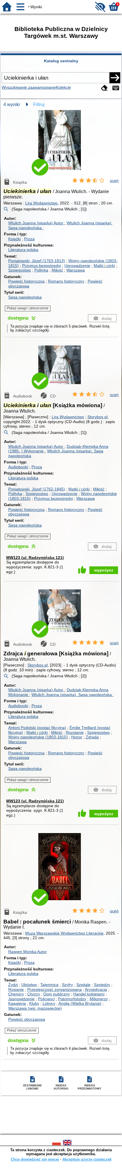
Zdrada (92, 737)
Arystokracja (96, 989)
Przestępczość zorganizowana (54, 989)
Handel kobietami (88, 994)
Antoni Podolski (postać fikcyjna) (37, 727)
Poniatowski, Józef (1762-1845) (36, 489)
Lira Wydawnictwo (41, 203)
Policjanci (46, 999)
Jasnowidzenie (21, 999)
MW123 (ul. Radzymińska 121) (35, 557)
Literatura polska (23, 249)
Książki (14, 239)
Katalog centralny (61, 61)
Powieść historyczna (26, 281)
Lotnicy (49, 1003)
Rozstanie (75, 732)
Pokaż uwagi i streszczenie (28, 308)
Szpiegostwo (19, 270)
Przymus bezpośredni (41, 265)
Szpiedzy (102, 984)
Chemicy (16, 994)
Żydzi (13, 984)
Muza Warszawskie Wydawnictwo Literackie (64, 933)
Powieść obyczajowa (26, 1019)
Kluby (34, 1003)
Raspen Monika (27, 951)
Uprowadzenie (77, 265)
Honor (76, 737)
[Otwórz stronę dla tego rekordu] (61, 144)
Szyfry (67, 984)
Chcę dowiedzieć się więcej (35, 1159)
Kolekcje (63, 87)
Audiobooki (18, 467)
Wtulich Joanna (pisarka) (35, 223)
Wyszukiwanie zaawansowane (29, 87)
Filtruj (39, 104)
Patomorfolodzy (72, 999)
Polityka (41, 270)
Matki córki (104, 265)
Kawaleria (17, 1003)
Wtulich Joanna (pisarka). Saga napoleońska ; (72, 694)
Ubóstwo (29, 984)
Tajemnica (49, 984)
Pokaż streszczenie (22, 1030)
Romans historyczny (66, 281)
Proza (29, 239)
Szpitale (83, 984)
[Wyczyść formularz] (104, 88)
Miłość (57, 270)
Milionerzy (99, 999)
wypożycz (103, 570)
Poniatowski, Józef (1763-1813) (36, 260)
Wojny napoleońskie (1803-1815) (38, 737)
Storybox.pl (97, 417)
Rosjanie (16, 989)
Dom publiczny (56, 994)
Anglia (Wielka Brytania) (79, 1003)
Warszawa (75, 270)
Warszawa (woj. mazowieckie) (35, 1008)
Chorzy (33, 994)
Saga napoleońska (25, 297)
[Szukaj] (115, 77)
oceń (114, 180)
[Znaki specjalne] (115, 88)
